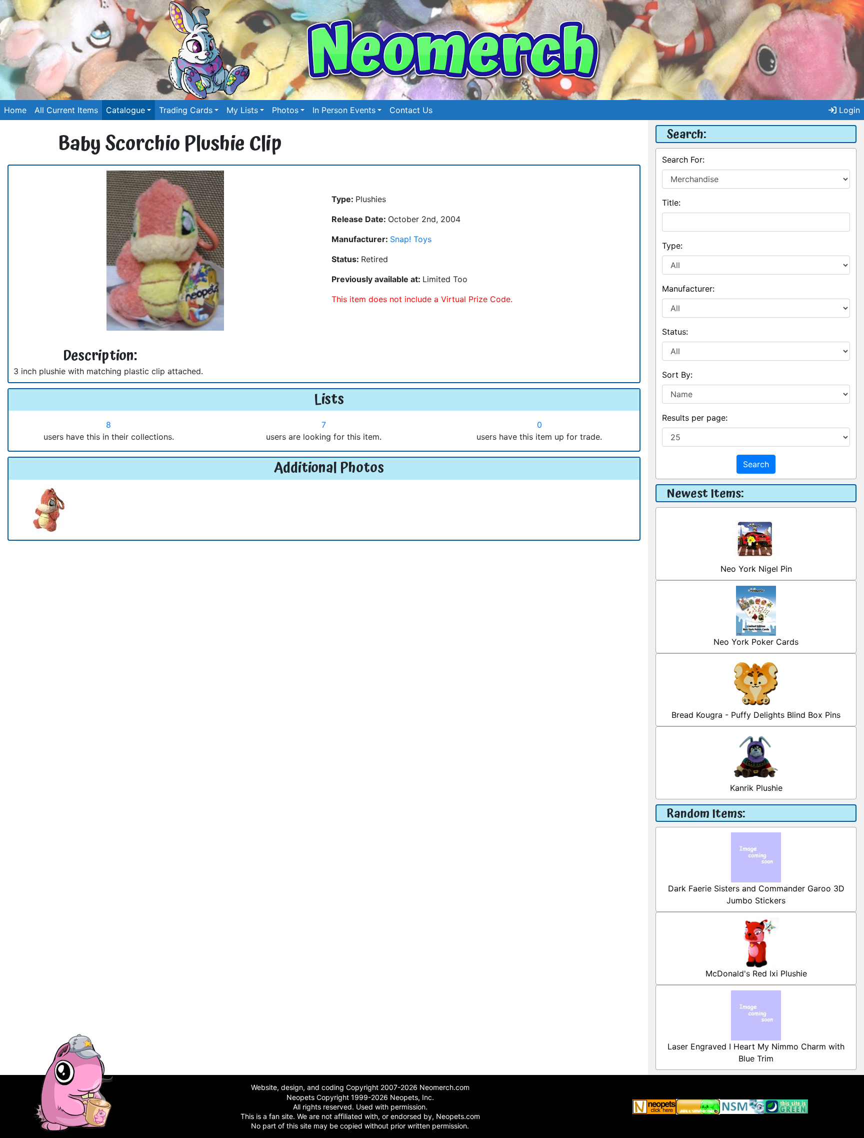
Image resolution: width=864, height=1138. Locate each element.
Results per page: (695, 418)
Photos (285, 110)
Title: (671, 203)
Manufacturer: (688, 289)
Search (756, 464)
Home (15, 110)
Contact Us (411, 110)
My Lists (242, 110)
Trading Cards (185, 110)
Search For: (683, 160)
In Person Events (344, 110)
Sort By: (677, 375)
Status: (675, 332)
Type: (672, 246)
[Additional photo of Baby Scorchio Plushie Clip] (49, 509)
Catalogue (125, 110)
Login (848, 110)
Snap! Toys (411, 239)
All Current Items (66, 110)
